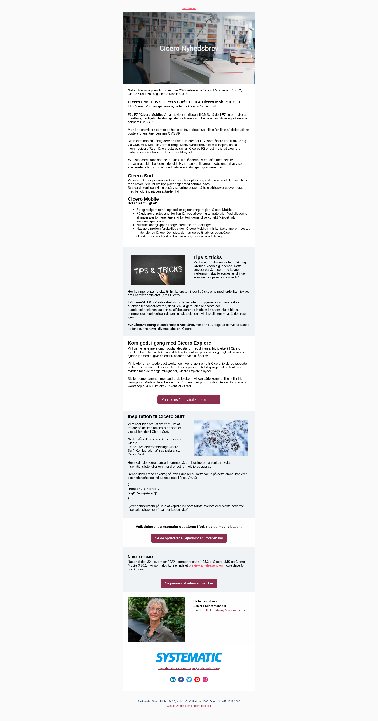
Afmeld (171, 705)
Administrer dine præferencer (193, 705)
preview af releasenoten (206, 565)
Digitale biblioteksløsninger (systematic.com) (189, 668)
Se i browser (189, 8)
